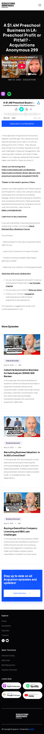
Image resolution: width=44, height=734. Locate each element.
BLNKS (31, 729)
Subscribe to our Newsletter (22, 123)
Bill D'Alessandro (8, 665)
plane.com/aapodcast (11, 210)
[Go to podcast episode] (22, 372)
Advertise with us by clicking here (16, 273)
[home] (8, 5)
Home (4, 621)
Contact (5, 635)
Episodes (5, 630)
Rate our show (35, 290)
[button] (39, 5)
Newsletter (6, 626)
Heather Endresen (9, 670)
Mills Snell (6, 660)
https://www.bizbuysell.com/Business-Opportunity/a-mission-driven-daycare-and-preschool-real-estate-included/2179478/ (21, 172)
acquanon (29, 294)
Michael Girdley (8, 655)
